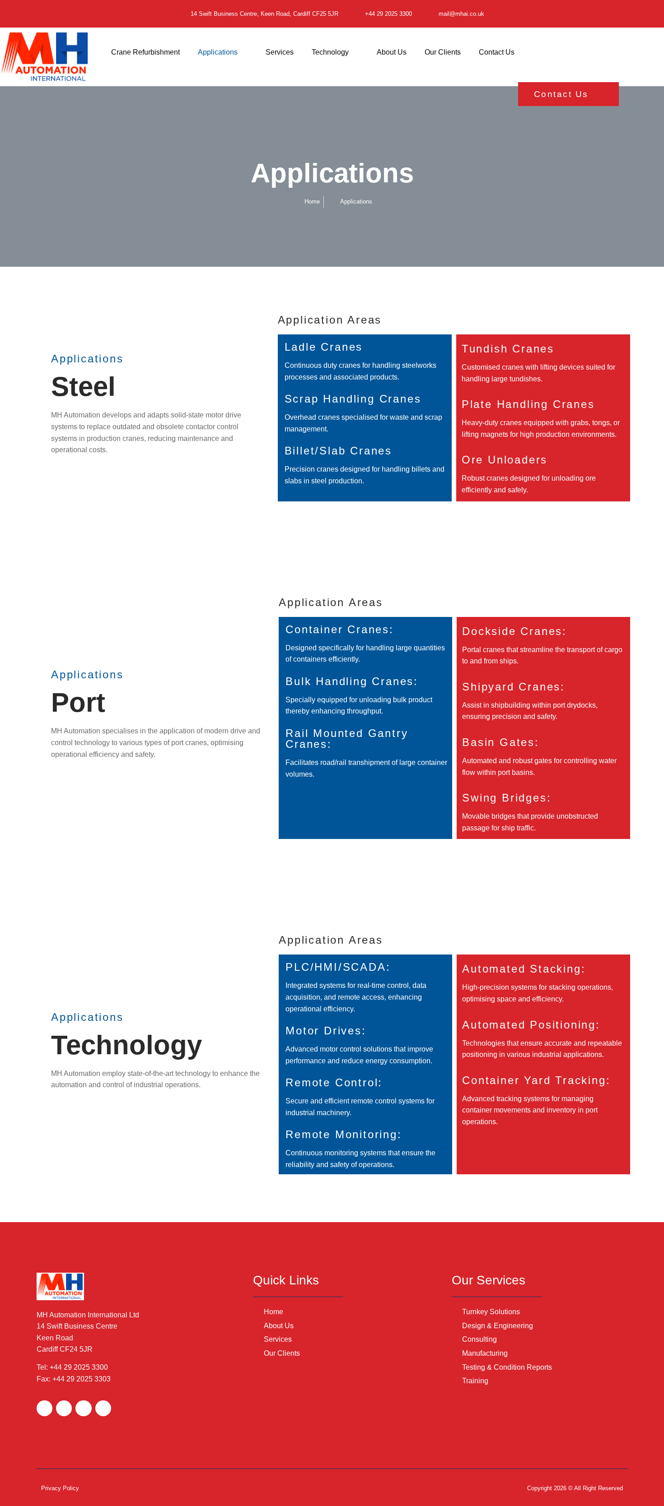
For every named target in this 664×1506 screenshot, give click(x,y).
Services (280, 52)
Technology (330, 52)
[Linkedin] (103, 1408)
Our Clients (443, 52)
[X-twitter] (64, 1408)
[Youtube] (83, 1408)
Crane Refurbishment (145, 52)
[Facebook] (44, 1408)
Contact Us (496, 52)
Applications (218, 52)
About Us (392, 52)
